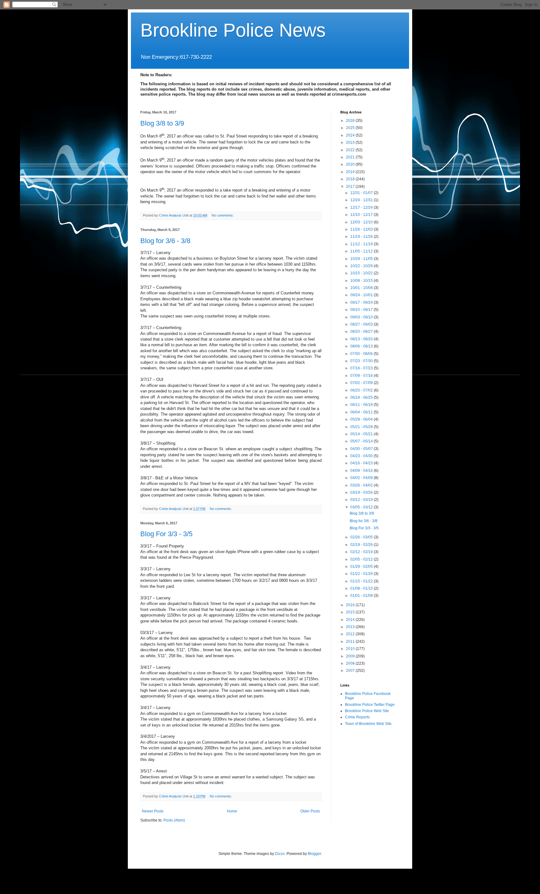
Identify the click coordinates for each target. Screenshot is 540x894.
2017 (351, 186)
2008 (351, 663)
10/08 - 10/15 (362, 280)
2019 (351, 172)
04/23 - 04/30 (362, 456)
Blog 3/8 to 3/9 (162, 123)
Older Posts (310, 811)
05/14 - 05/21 (362, 434)
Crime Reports (357, 717)
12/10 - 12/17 (362, 214)
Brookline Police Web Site (367, 711)
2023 (351, 142)
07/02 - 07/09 (362, 383)
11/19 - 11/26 (362, 236)
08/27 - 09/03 (362, 324)
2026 (351, 120)
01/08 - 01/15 (362, 588)
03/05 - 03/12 (362, 507)
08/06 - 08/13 (362, 346)
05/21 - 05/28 (362, 427)
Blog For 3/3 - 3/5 (166, 534)
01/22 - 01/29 (362, 574)
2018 (351, 179)
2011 (351, 641)
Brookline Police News (233, 30)
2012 (351, 634)
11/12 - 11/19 (362, 244)
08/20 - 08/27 (362, 331)
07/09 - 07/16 (362, 375)
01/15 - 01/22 (362, 581)
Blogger (314, 854)
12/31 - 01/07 (362, 193)
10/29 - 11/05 (362, 259)
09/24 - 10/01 (362, 295)
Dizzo (280, 854)
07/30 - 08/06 (362, 354)
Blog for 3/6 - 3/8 (165, 241)
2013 (351, 627)
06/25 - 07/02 (362, 390)
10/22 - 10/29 (362, 266)
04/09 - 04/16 (362, 470)
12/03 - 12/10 (362, 222)
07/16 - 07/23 (362, 368)
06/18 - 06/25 (362, 397)
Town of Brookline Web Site (368, 724)
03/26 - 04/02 (362, 485)
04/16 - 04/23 (362, 463)
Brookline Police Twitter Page (370, 704)
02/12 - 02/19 (362, 552)
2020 (351, 164)
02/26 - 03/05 (362, 537)
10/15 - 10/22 (362, 273)
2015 (351, 612)
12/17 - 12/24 (362, 207)
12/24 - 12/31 (362, 200)
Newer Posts (152, 811)
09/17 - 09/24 (362, 302)
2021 (351, 157)
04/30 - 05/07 (362, 449)
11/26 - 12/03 (362, 229)
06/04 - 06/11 (362, 412)
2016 (351, 605)
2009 (351, 656)
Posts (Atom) (174, 820)
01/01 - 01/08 (362, 595)
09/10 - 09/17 (362, 309)
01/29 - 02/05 (362, 566)
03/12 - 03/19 (362, 499)
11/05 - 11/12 (362, 251)
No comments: (223, 215)
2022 (351, 150)
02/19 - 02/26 (362, 544)
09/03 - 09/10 (362, 317)
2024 (351, 135)
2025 (351, 128)
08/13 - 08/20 (362, 339)
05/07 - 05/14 (362, 441)
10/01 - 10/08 (362, 288)
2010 (351, 649)
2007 (351, 670)
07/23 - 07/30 (362, 361)
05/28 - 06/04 (362, 419)
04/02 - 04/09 (362, 478)
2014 (351, 619)
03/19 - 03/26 (362, 492)
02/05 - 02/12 (362, 559)
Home (232, 811)
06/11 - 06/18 (362, 404)
